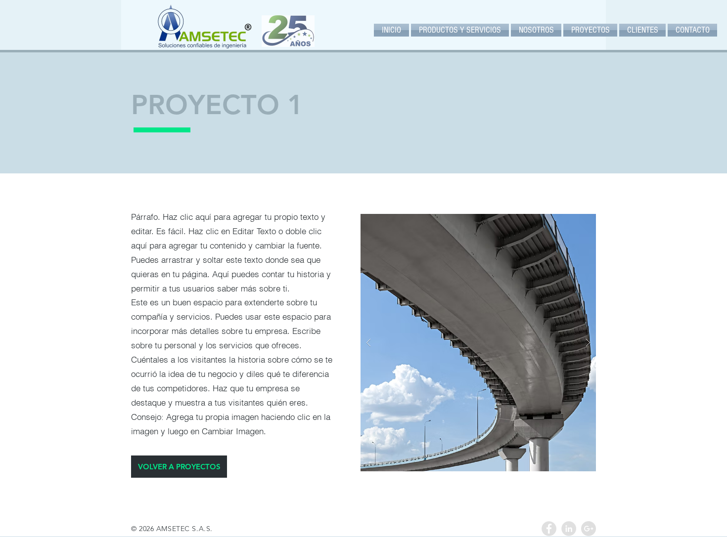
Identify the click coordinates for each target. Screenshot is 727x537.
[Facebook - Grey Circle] (549, 528)
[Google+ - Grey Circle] (588, 528)
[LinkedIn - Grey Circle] (568, 528)
